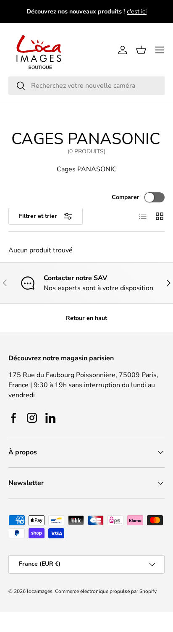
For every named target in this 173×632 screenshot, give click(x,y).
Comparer (125, 197)
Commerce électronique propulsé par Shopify (106, 591)
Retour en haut (86, 318)
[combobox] (86, 85)
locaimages (39, 591)
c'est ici (137, 11)
